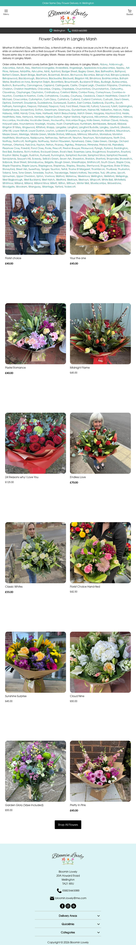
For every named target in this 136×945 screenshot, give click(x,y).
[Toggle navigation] (6, 12)
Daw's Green (121, 99)
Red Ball (7, 151)
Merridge (24, 134)
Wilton (61, 183)
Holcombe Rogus (75, 120)
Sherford (100, 158)
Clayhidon (37, 92)
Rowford (125, 151)
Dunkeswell (59, 102)
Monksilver (105, 134)
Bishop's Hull (102, 74)
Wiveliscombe (98, 183)
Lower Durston (36, 130)
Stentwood (93, 165)
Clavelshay (8, 92)
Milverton (93, 134)
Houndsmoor (26, 123)
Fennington (19, 106)
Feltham (7, 106)
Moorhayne (22, 137)
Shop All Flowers (68, 824)
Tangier (45, 169)
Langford (72, 127)
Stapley (71, 165)
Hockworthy (58, 120)
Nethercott (65, 137)
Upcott (121, 172)
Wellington (97, 176)
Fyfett (114, 106)
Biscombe (89, 74)
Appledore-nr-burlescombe (99, 67)
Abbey (104, 64)
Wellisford (109, 176)
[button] (68, 915)
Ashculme (37, 71)
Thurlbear (111, 169)
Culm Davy (49, 99)
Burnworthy (19, 85)
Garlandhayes (10, 109)
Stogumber (107, 165)
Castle (73, 85)
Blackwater (55, 78)
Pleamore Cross (11, 148)
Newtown (88, 137)
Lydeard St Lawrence (67, 130)
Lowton (50, 130)
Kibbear (121, 123)
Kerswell (111, 123)
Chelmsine (124, 85)
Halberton (106, 109)
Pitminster (92, 144)
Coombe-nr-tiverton (24, 95)
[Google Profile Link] (73, 906)
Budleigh (106, 81)
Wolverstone (114, 183)
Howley (51, 123)
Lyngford (86, 130)
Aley (27, 67)
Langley (104, 127)
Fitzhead (42, 106)
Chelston (7, 88)
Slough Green (62, 162)
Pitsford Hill (105, 144)
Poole (48, 148)
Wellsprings (122, 176)
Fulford (95, 106)
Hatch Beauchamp (65, 113)
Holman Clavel (109, 120)
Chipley (56, 88)
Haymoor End (113, 113)
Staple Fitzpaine (11, 165)
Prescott (57, 148)
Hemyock (27, 116)
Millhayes (71, 134)
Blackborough (26, 78)
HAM (16, 113)
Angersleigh (75, 67)
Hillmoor (127, 116)
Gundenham (78, 109)
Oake (88, 141)
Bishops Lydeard (120, 74)
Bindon (65, 74)
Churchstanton (100, 88)
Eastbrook (97, 102)
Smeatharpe (78, 162)
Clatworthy (116, 88)
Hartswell (47, 113)
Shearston (78, 158)
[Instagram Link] (68, 906)
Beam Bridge (28, 74)
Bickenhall (54, 74)
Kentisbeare (99, 123)
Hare (38, 113)
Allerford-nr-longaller (42, 67)
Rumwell (45, 155)
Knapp (50, 127)
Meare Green (10, 134)
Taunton (55, 169)
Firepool (31, 106)
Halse (126, 109)
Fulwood (105, 106)
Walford (60, 176)
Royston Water (10, 155)
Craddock (89, 95)
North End (119, 137)
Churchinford (82, 88)
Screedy (36, 158)
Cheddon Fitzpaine (106, 85)
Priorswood (87, 148)
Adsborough (116, 64)
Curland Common (91, 99)
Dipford (6, 102)
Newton (77, 137)
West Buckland (32, 179)
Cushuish (108, 99)
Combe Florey (86, 92)
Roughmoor (98, 151)
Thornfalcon (98, 169)
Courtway (76, 95)
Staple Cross (123, 162)
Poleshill (25, 148)
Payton (40, 144)
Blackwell (68, 78)
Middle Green (38, 134)
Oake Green (100, 141)
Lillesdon (125, 127)
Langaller (61, 127)
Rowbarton (113, 151)
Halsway (7, 113)
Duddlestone (44, 102)
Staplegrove (45, 165)
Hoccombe (8, 120)
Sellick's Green (51, 158)
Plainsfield (117, 144)
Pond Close (37, 148)
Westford (61, 179)
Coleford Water (68, 92)
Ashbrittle (25, 71)
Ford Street (72, 106)
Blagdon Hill (81, 78)
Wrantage (48, 186)
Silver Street (20, 162)
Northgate (31, 141)
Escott (119, 102)
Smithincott (93, 162)
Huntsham (86, 123)
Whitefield (119, 179)
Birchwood (76, 74)
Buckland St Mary (90, 81)
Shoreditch (126, 158)
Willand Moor (41, 183)
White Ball (107, 179)
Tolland (6, 172)
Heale (125, 113)
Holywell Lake (10, 123)
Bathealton (107, 71)
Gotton (39, 109)
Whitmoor (7, 183)
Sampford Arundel (76, 155)
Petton (49, 144)
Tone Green (25, 172)
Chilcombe (44, 88)
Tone (14, 172)
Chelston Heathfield (25, 88)
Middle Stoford (56, 134)
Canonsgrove (34, 85)
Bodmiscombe (110, 78)
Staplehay (59, 165)
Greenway (64, 109)
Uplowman (8, 176)
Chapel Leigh (86, 85)
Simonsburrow (35, 162)
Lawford (114, 127)
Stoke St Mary (121, 165)
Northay (7, 141)
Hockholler (23, 120)
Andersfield (61, 67)
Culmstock (63, 99)
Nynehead (77, 141)
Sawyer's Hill (24, 158)
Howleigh (40, 123)
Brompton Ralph (40, 81)
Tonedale (38, 172)
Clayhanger (23, 92)
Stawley (80, 165)
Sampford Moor (96, 155)
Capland (48, 85)
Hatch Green (84, 113)
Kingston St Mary (11, 127)
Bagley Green (86, 71)
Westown (83, 179)
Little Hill (6, 130)
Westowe (72, 179)
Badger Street (69, 71)
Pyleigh (99, 148)
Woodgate (8, 186)
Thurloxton (124, 169)
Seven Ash (65, 158)
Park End (30, 144)
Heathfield (8, 116)
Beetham (41, 74)
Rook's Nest (66, 151)
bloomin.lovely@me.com (70, 898)
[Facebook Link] (63, 906)
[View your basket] (130, 12)
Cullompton (35, 99)
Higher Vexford (71, 116)
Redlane (18, 151)
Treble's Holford (77, 172)
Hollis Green (93, 120)
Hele (18, 116)
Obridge (113, 141)
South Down (108, 162)
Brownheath (71, 81)
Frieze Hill (84, 106)
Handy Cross (27, 113)
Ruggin (24, 155)
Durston (71, 102)
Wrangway (34, 186)
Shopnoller (112, 158)
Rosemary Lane (82, 151)
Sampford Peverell (116, 155)
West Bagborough (12, 179)
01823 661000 (79, 30)
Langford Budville (88, 127)
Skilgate (49, 162)
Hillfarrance (115, 116)
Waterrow (71, 176)
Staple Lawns (29, 165)
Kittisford (40, 127)
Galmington (125, 106)
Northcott (18, 141)
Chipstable (68, 88)
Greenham (50, 109)
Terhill (64, 169)
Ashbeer (13, 71)
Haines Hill (93, 109)
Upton (39, 176)
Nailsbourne (37, 137)
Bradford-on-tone (20, 81)
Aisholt (20, 67)
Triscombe (93, 172)
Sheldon (90, 158)
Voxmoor (49, 176)
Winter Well (83, 183)
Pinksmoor (80, 144)
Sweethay (34, 169)
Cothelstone (51, 95)
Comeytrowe (103, 92)
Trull (102, 172)
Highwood (87, 116)
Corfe (40, 95)
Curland (75, 99)
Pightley (69, 144)
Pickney (59, 144)
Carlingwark (62, 85)
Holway (123, 120)
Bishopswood (9, 78)
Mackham (98, 130)
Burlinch (6, 85)
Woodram (21, 186)
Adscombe (8, 67)
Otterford (18, 144)
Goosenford (27, 109)
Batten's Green (10, 74)
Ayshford (55, 71)
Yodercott (69, 186)
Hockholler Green (40, 120)
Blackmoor (42, 78)
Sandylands (9, 158)
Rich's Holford (31, 151)
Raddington (121, 148)
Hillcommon (101, 116)
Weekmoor (84, 176)
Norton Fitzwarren (60, 141)
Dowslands (30, 102)
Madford (110, 130)
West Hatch (48, 179)
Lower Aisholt (20, 130)
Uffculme (111, 172)
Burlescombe (119, 81)
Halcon (117, 109)
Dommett (17, 102)
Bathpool (120, 71)
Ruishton (34, 155)
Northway (43, 141)
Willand (18, 183)
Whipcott (95, 179)
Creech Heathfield (106, 95)
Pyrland (108, 148)
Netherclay (51, 137)
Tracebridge (61, 172)
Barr (97, 71)
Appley (120, 67)
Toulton (49, 172)
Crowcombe (20, 99)
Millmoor (82, 134)
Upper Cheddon (25, 176)
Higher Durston (54, 116)
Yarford (59, 186)
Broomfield (57, 81)
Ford (62, 106)
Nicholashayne (103, 137)
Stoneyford (8, 169)
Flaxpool (53, 106)
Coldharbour (51, 92)
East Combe (84, 102)
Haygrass (99, 113)
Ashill (46, 71)
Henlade (39, 116)
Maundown (123, 130)
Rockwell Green (50, 151)
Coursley (64, 95)
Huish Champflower (68, 123)
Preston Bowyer (71, 148)
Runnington (57, 155)
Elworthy (109, 102)
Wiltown (71, 183)
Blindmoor (95, 78)
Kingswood (28, 127)
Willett (53, 183)
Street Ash (21, 169)
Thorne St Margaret (79, 169)
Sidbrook (7, 162)
